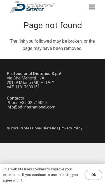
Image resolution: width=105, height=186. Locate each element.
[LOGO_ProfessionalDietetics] (32, 7)
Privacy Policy (71, 128)
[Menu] (92, 7)
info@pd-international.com (31, 107)
